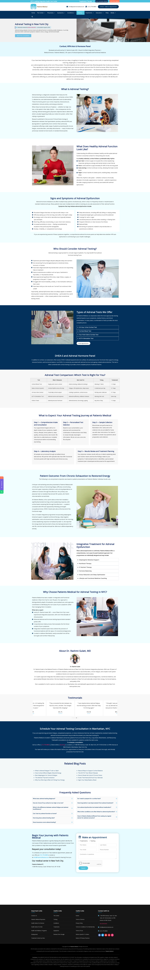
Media (112, 13)
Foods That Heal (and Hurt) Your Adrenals (90, 777)
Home (33, 13)
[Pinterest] (109, 935)
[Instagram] (112, 935)
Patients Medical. (74, 946)
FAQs (107, 13)
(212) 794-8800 (43, 855)
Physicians (50, 13)
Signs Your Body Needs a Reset (87, 780)
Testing (80, 13)
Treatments (89, 13)
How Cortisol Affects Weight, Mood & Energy (48, 773)
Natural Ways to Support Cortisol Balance (90, 770)
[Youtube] (105, 935)
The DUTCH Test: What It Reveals (88, 773)
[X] (102, 935)
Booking (62, 745)
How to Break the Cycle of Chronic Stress (90, 775)
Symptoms (60, 13)
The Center (40, 13)
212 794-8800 (45, 745)
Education (99, 13)
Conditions (70, 13)
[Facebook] (99, 935)
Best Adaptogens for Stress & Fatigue (46, 775)
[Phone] (2, 492)
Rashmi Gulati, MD (32, 27)
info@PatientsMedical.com (41, 857)
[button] (32, 708)
